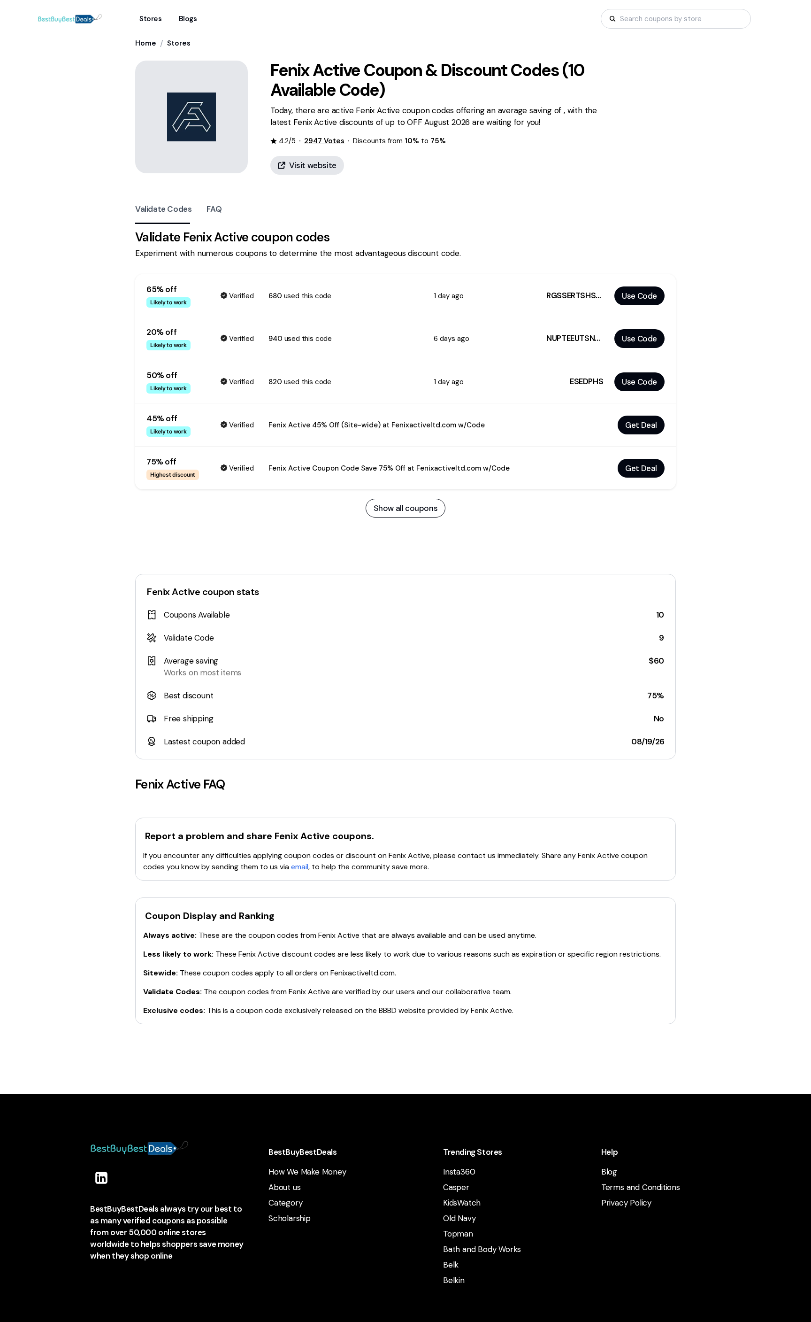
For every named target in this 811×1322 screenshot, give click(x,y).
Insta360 (459, 1172)
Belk (451, 1265)
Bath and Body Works (482, 1249)
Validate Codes (163, 209)
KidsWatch (462, 1203)
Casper (456, 1187)
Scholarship (289, 1218)
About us (284, 1187)
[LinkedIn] (101, 1178)
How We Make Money (307, 1172)
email (299, 867)
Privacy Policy (626, 1203)
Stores (179, 43)
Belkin (454, 1280)
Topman (458, 1234)
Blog (609, 1172)
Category (285, 1203)
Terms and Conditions (640, 1187)
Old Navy (459, 1218)
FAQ (214, 209)
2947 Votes (324, 141)
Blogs (188, 18)
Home (145, 43)
